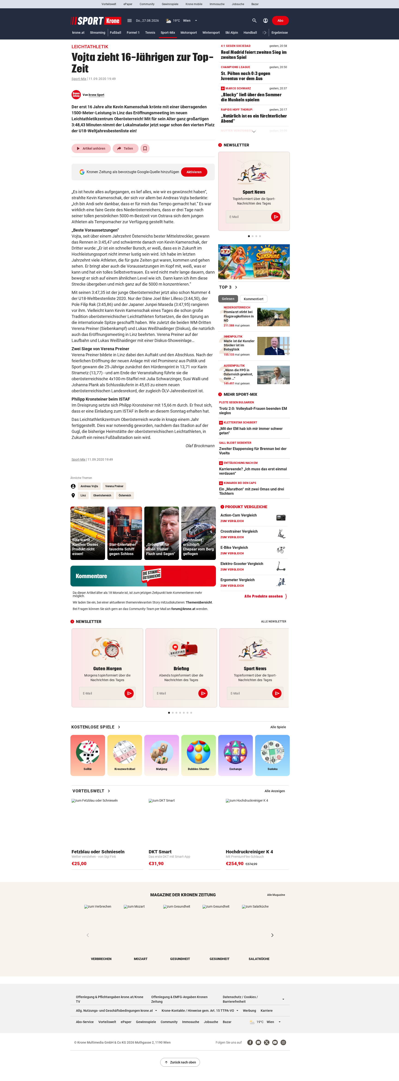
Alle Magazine (276, 895)
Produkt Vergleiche (246, 507)
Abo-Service (85, 1022)
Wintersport (211, 32)
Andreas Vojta (89, 486)
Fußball (115, 32)
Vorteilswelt (109, 4)
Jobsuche (238, 4)
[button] (265, 32)
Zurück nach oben (180, 1062)
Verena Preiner (114, 486)
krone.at (78, 32)
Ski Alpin (231, 32)
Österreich (125, 495)
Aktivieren (194, 172)
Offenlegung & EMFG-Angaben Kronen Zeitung (179, 999)
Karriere (267, 1010)
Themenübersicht (199, 602)
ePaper (128, 4)
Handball (250, 32)
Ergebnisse (280, 32)
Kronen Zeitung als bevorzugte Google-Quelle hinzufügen (144, 172)
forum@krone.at (183, 609)
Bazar (255, 4)
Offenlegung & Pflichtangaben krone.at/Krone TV (109, 999)
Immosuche (217, 4)
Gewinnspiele (170, 4)
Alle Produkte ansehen (264, 596)
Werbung (249, 1010)
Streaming (97, 32)
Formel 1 (133, 32)
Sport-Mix (168, 32)
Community (147, 4)
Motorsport (189, 32)
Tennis (150, 32)
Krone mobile (194, 4)
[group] (87, 533)
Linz (83, 495)
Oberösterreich (102, 495)
